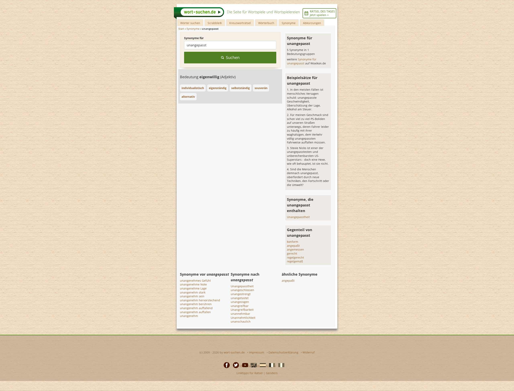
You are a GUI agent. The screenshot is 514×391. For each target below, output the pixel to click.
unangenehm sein (192, 296)
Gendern (272, 373)
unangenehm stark (192, 292)
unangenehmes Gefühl (195, 280)
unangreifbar (240, 306)
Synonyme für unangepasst (301, 61)
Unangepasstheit (298, 217)
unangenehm (189, 316)
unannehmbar (240, 314)
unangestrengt (241, 294)
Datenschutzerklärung (283, 352)
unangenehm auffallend (196, 308)
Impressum (256, 352)
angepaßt (293, 246)
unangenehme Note (193, 284)
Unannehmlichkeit (243, 318)
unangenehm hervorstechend (200, 300)
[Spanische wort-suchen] (261, 365)
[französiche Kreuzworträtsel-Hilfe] (271, 365)
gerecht (292, 253)
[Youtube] (244, 365)
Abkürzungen (312, 23)
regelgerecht (295, 257)
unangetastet (240, 298)
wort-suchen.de (234, 352)
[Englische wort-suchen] (252, 365)
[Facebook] (225, 365)
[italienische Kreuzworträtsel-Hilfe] (280, 365)
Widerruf (309, 352)
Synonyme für (194, 38)
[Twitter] (234, 365)
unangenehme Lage (193, 288)
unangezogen (240, 302)
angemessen (295, 249)
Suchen (233, 57)
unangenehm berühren (196, 304)
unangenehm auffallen (195, 312)
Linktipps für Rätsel (250, 373)
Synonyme (289, 23)
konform (292, 242)
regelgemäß (295, 261)
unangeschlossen (242, 290)
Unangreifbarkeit (242, 310)
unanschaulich (241, 321)
